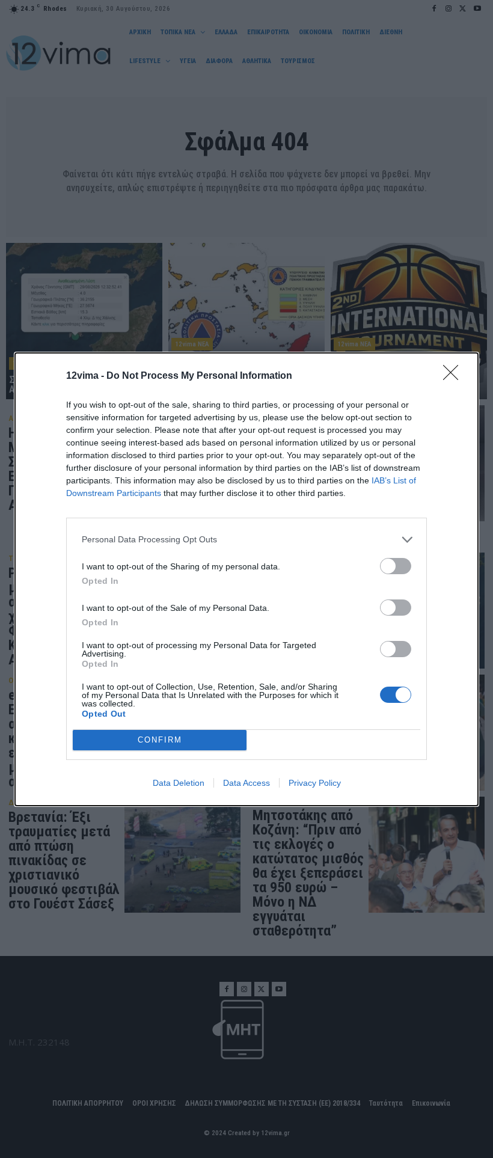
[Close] (454, 376)
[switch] (395, 566)
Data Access (246, 783)
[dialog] (246, 579)
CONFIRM (160, 739)
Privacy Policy (315, 783)
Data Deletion (178, 783)
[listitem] (246, 539)
